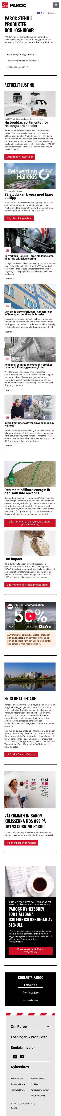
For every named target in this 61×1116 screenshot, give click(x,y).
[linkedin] (15, 1056)
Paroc (14, 5)
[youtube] (22, 1057)
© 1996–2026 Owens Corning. (23, 1104)
